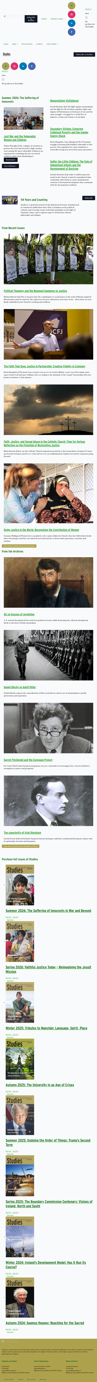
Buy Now (10, 920)
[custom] (71, 6)
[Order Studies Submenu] (58, 44)
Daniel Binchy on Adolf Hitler (20, 687)
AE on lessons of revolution (19, 614)
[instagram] (71, 14)
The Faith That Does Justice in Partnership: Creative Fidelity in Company (44, 366)
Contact (44, 19)
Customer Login (56, 19)
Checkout (42, 1379)
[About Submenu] (18, 44)
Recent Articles (27, 44)
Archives (39, 44)
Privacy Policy (9, 1379)
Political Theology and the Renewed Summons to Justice (35, 290)
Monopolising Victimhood (64, 100)
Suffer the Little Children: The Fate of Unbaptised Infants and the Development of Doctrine (71, 165)
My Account (31, 1379)
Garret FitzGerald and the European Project (28, 759)
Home (6, 44)
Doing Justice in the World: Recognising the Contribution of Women (41, 529)
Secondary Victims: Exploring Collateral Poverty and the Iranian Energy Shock (69, 132)
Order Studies (51, 44)
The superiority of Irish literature (22, 832)
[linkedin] (71, 23)
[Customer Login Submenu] (64, 18)
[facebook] (71, 32)
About (14, 44)
